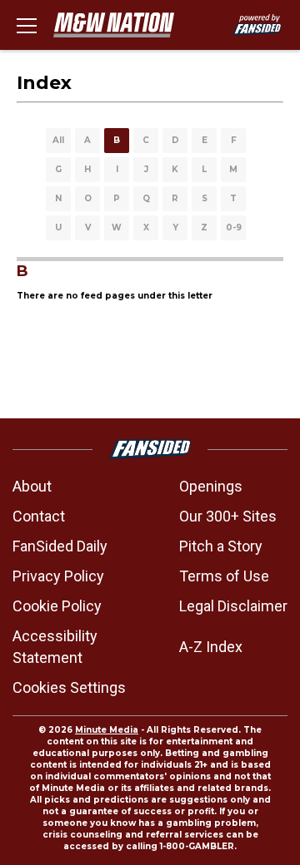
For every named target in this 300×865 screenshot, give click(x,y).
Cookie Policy (57, 606)
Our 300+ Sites (228, 516)
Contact (38, 516)
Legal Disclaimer (233, 606)
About (32, 486)
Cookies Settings (69, 687)
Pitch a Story (220, 546)
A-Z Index (210, 646)
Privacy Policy (58, 576)
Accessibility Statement (55, 646)
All (58, 140)
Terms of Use (224, 576)
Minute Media (106, 729)
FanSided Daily (60, 546)
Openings (210, 486)
